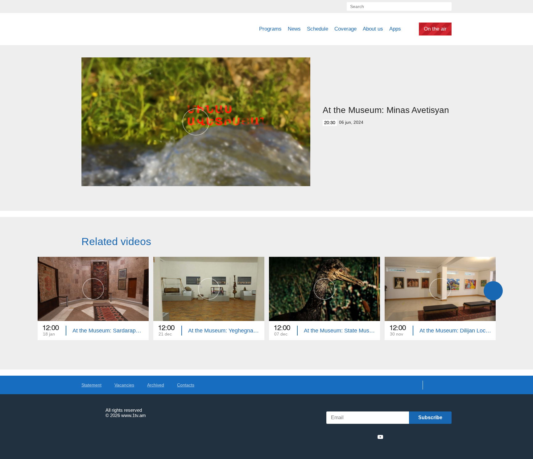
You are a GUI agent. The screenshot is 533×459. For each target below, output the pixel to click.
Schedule (317, 29)
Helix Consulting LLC (107, 434)
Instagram (369, 437)
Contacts (185, 384)
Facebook (336, 437)
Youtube (380, 437)
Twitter (346, 437)
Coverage (345, 29)
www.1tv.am (133, 415)
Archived (155, 384)
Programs (270, 29)
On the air (435, 29)
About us (373, 29)
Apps (395, 29)
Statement (91, 384)
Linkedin (358, 437)
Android (437, 436)
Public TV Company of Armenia (124, 29)
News (294, 29)
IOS (404, 436)
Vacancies (124, 384)
